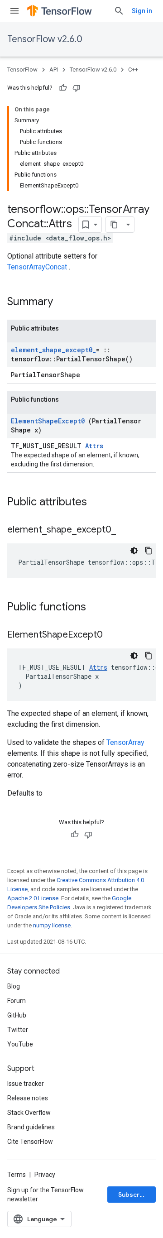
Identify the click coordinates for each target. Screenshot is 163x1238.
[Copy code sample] (148, 550)
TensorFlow (22, 69)
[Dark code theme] (134, 550)
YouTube (20, 1044)
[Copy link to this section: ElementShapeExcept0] (114, 635)
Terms (16, 1174)
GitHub (16, 1015)
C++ (133, 69)
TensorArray (125, 742)
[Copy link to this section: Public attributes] (99, 502)
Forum (16, 1000)
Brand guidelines (31, 1127)
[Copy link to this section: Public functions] (98, 607)
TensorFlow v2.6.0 (44, 39)
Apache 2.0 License (32, 898)
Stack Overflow (29, 1112)
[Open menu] (14, 11)
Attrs (94, 445)
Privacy (44, 1174)
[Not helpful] (76, 88)
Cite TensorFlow (30, 1141)
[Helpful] (63, 88)
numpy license (52, 925)
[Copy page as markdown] (114, 224)
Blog (13, 986)
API (53, 69)
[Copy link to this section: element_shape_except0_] (125, 530)
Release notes (27, 1098)
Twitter (17, 1029)
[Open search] (119, 10)
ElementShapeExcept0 (49, 421)
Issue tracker (25, 1083)
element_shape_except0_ (53, 349)
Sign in (142, 10)
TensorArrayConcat (38, 267)
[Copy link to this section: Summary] (65, 302)
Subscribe (133, 1194)
